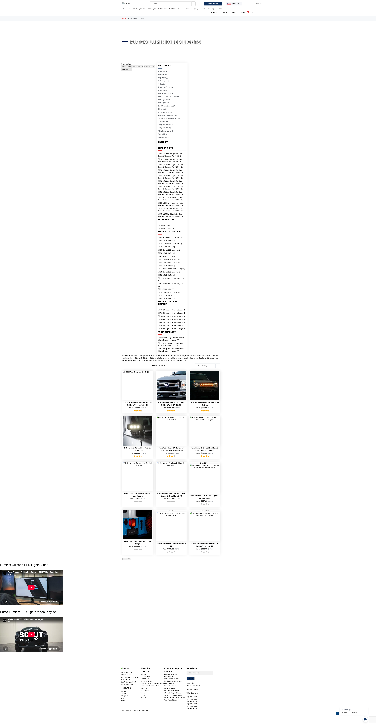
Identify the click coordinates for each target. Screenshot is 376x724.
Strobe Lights (151, 9)
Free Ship (232, 12)
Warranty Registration (171, 690)
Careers (143, 674)
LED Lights (163, 103)
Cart (250, 12)
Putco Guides (145, 676)
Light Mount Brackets (166, 106)
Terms (143, 693)
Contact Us (168, 672)
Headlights (163, 90)
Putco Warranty (169, 688)
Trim (203, 9)
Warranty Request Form (172, 693)
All (129, 9)
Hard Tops (172, 9)
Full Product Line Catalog (173, 681)
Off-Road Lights (165, 112)
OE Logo (211, 9)
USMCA (143, 697)
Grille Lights (163, 81)
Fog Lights (163, 78)
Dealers (214, 12)
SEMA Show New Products (169, 118)
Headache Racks (165, 87)
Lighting (195, 9)
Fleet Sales (223, 12)
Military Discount (192, 690)
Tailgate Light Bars (138, 9)
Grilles (161, 84)
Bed (179, 9)
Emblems (162, 74)
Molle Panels (162, 9)
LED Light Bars (165, 100)
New (124, 9)
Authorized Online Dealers (150, 686)
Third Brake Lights (165, 131)
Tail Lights (163, 121)
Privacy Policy (145, 690)
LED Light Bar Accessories (168, 96)
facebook (124, 693)
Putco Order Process (171, 679)
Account (242, 12)
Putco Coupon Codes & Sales (174, 697)
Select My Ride (213, 3)
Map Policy (144, 688)
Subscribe (190, 678)
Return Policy (169, 683)
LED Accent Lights (165, 93)
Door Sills (162, 71)
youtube (124, 691)
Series (220, 9)
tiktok (123, 698)
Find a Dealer (145, 679)
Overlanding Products (167, 115)
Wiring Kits (163, 134)
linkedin (123, 700)
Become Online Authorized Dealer (152, 683)
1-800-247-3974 (126, 675)
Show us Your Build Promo (173, 695)
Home (124, 18)
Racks (187, 9)
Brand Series (132, 18)
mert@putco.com (127, 684)
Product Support (169, 686)
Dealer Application (147, 681)
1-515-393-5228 (126, 672)
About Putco (145, 672)
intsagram (124, 696)
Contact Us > (258, 3)
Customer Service (170, 674)
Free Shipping (169, 676)
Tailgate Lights (164, 128)
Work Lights (163, 137)
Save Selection (126, 69)
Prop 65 (143, 695)
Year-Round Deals (170, 700)
